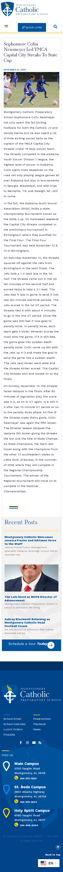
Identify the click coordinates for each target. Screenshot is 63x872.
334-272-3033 (28, 802)
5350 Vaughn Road (27, 768)
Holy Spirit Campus (32, 810)
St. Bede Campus (30, 787)
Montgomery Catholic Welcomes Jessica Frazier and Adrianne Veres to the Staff (30, 540)
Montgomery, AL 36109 (30, 796)
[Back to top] (58, 847)
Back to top (52, 854)
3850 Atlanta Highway (29, 791)
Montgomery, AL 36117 (30, 820)
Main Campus (26, 763)
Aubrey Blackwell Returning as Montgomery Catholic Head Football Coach (27, 623)
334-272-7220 (28, 778)
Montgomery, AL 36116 (30, 773)
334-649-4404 (29, 825)
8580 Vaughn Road (27, 815)
